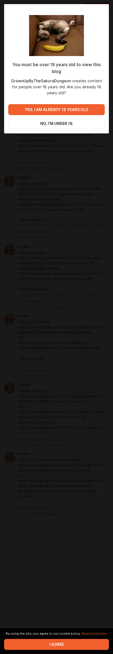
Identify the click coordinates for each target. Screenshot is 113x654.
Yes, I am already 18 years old (56, 109)
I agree (56, 644)
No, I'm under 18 (56, 123)
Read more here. (94, 633)
